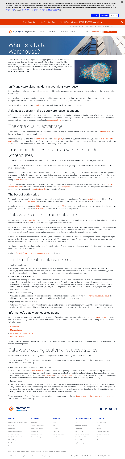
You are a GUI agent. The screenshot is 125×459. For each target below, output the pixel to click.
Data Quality (49, 375)
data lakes (33, 220)
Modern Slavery (25, 451)
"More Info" (10, 10)
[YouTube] (110, 408)
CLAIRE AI (11, 425)
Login (112, 26)
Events (54, 422)
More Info (114, 15)
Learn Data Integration (83, 418)
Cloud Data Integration (66, 375)
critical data (38, 105)
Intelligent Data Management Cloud (17, 422)
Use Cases (52, 32)
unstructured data (40, 189)
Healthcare (14, 327)
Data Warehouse (79, 431)
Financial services (17, 337)
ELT (37, 206)
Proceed (95, 15)
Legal (9, 451)
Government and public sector (21, 333)
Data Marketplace (12, 446)
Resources (63, 32)
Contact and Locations (103, 434)
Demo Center (34, 422)
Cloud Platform (13, 418)
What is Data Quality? (80, 437)
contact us (97, 32)
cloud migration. (21, 180)
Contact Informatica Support (104, 440)
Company (92, 26)
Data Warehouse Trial (36, 434)
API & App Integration (14, 434)
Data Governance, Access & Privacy (17, 443)
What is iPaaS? (78, 428)
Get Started (35, 418)
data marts (40, 208)
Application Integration (81, 443)
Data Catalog (11, 428)
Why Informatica (30, 32)
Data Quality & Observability (15, 437)
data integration (94, 199)
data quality (58, 139)
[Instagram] (115, 408)
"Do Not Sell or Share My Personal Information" (40, 10)
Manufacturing (16, 330)
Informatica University (58, 434)
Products (42, 32)
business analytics (54, 120)
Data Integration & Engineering (16, 431)
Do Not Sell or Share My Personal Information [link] (54, 451)
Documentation (57, 431)
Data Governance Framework (82, 434)
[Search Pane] (87, 32)
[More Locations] (87, 26)
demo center (110, 32)
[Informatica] (15, 32)
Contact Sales (34, 431)
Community (56, 428)
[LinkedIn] (106, 408)
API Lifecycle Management (37, 437)
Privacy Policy (16, 451)
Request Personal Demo (37, 428)
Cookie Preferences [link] (36, 451)
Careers (99, 428)
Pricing (107, 26)
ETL (63, 206)
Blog (54, 425)
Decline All (104, 15)
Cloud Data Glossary (58, 437)
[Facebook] (101, 408)
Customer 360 (78, 440)
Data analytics (104, 132)
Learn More (97, 22)
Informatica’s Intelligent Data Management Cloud (33, 253)
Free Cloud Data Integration (38, 425)
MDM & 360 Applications (14, 440)
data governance (67, 187)
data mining (30, 201)
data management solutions (96, 317)
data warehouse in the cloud (98, 296)
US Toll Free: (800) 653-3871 (76, 26)
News (98, 425)
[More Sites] (115, 26)
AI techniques (39, 139)
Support (100, 26)
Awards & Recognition (103, 431)
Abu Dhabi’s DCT (38, 371)
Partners (72, 32)
